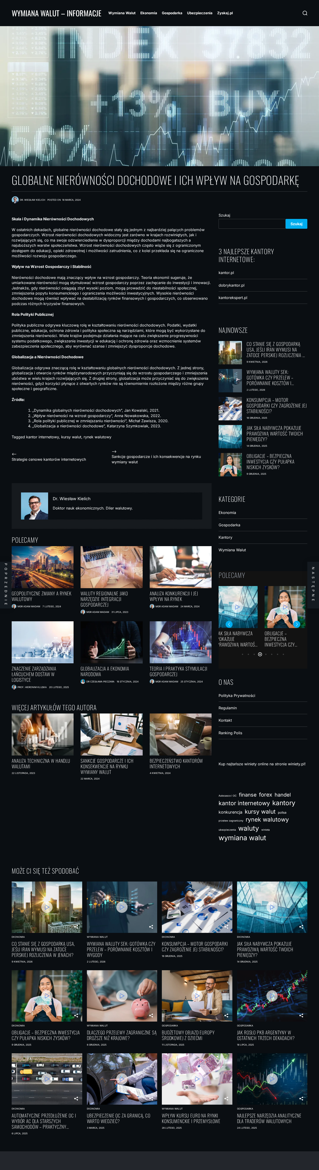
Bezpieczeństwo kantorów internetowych (176, 763)
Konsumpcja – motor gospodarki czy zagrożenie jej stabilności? (277, 405)
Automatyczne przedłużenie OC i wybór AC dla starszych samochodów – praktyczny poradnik (44, 1121)
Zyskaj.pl (225, 13)
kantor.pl (226, 272)
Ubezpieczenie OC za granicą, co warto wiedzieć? (118, 1118)
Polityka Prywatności (237, 695)
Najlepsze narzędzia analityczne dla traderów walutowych (269, 1118)
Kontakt (225, 720)
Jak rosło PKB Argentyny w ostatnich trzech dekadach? (266, 1035)
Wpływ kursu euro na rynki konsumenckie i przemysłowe (191, 1118)
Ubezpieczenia (200, 13)
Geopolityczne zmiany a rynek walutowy (41, 596)
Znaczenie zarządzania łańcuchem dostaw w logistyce (34, 674)
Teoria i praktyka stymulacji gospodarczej (178, 671)
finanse (248, 795)
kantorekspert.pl (233, 297)
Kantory (225, 537)
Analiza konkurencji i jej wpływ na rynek (174, 596)
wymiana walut (242, 838)
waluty (248, 828)
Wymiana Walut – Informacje (56, 13)
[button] (243, 654)
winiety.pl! (297, 764)
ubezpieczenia (227, 829)
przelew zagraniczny (231, 820)
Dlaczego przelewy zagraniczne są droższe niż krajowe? (239, 638)
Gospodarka (172, 13)
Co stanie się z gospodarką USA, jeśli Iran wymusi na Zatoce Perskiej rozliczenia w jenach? (276, 349)
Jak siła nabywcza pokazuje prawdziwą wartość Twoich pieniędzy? (275, 433)
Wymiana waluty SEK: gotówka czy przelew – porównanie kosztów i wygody (270, 377)
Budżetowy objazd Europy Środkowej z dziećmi (287, 638)
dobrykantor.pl (232, 285)
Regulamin (228, 708)
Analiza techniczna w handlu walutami (41, 763)
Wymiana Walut (122, 13)
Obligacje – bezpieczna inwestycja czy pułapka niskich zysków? (270, 461)
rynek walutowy (97, 437)
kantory (283, 803)
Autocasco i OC (228, 795)
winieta (265, 829)
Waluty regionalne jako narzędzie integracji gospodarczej (104, 598)
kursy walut (71, 437)
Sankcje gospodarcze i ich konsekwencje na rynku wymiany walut (107, 766)
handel (283, 795)
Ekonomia (148, 13)
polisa (282, 812)
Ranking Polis (230, 733)
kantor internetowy (42, 437)
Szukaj (224, 215)
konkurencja (230, 812)
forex (265, 794)
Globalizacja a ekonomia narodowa (105, 671)
